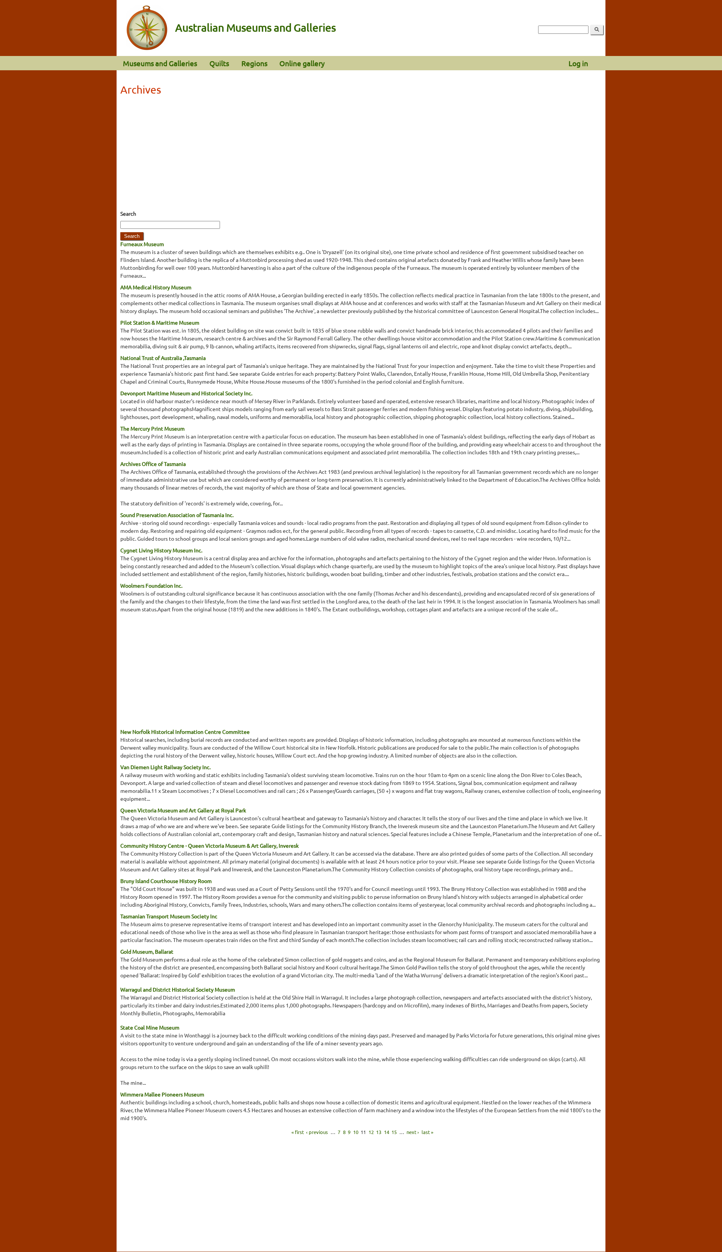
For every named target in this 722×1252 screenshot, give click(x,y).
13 (378, 1132)
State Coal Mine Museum (149, 1027)
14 (386, 1132)
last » (427, 1132)
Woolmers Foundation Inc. (151, 585)
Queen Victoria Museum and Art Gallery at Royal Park (183, 810)
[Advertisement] (361, 155)
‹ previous (317, 1132)
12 (371, 1132)
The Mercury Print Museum (152, 428)
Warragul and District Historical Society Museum (177, 989)
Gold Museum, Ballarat (146, 951)
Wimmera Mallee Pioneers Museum (162, 1094)
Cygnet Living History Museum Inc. (161, 550)
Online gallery (302, 63)
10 (355, 1132)
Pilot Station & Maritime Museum (159, 322)
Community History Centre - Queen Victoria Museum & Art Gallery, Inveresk (209, 845)
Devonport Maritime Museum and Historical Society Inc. (186, 393)
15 (394, 1132)
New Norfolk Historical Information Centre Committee (185, 731)
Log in (578, 63)
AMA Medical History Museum (155, 287)
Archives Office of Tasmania (153, 463)
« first (297, 1132)
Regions (254, 63)
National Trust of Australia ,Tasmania (163, 357)
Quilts (219, 63)
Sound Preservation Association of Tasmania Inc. (177, 514)
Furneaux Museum (142, 243)
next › (413, 1132)
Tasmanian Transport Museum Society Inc (168, 916)
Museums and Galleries (160, 63)
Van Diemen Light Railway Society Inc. (165, 767)
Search (128, 213)
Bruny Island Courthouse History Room (166, 880)
